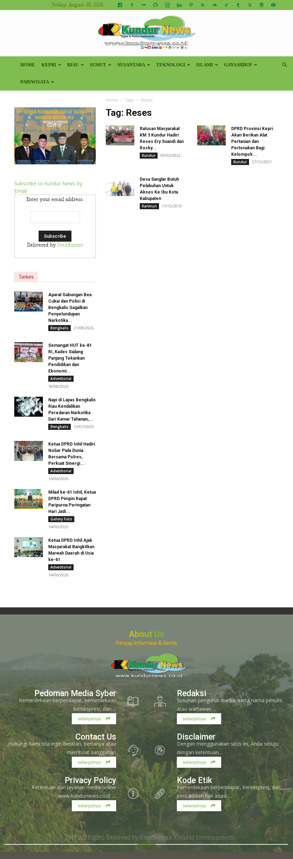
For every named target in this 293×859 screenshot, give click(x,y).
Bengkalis (59, 327)
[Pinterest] (190, 5)
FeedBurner (70, 245)
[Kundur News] (146, 33)
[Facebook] (131, 5)
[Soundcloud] (214, 5)
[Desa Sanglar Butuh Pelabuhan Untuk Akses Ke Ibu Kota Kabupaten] (120, 186)
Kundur (148, 155)
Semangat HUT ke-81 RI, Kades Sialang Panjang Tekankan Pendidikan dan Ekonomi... (70, 358)
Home (27, 64)
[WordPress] (261, 5)
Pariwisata (34, 81)
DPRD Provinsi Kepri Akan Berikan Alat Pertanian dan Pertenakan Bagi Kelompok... (252, 141)
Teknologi (170, 64)
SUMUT (98, 64)
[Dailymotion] (120, 5)
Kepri (48, 64)
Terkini (26, 277)
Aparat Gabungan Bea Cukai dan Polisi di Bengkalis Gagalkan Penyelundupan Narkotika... (69, 307)
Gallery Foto (61, 518)
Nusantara (131, 64)
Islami (204, 64)
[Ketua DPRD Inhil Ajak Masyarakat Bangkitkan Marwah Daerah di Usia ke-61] (28, 547)
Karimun (149, 206)
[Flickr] (143, 5)
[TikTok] (226, 5)
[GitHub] (155, 5)
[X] (249, 5)
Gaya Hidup (238, 64)
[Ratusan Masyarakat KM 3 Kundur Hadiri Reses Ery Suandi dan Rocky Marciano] (120, 135)
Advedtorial (60, 378)
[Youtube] (273, 5)
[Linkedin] (179, 5)
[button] (284, 65)
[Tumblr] (238, 5)
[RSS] (202, 5)
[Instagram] (167, 5)
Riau (73, 64)
